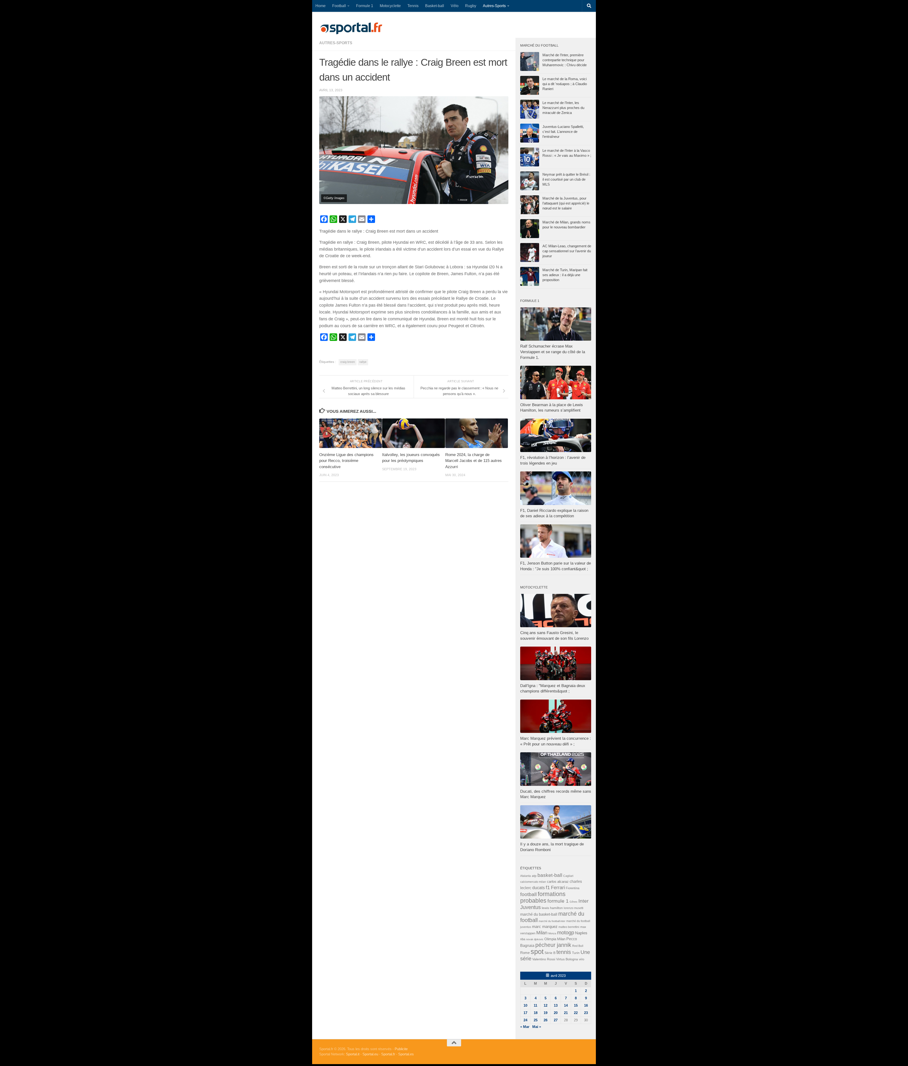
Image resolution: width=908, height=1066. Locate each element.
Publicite (401, 1049)
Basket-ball (434, 6)
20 (556, 1013)
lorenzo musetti (573, 907)
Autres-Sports (494, 6)
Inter (583, 901)
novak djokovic (534, 939)
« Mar (524, 1027)
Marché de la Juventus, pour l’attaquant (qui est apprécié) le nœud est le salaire (565, 203)
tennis (563, 952)
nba (522, 939)
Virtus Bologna (567, 959)
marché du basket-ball (538, 914)
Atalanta (525, 876)
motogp (565, 932)
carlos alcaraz (558, 881)
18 (535, 1013)
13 (556, 1005)
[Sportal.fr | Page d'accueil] (351, 28)
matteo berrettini (569, 927)
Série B (550, 953)
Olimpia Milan (554, 939)
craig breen (347, 362)
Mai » (536, 1027)
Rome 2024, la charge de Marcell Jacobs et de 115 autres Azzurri (473, 461)
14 (566, 1005)
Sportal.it (352, 1054)
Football (339, 6)
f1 (548, 887)
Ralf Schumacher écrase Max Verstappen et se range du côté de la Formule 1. (552, 352)
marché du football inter (552, 921)
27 (556, 1020)
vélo (581, 959)
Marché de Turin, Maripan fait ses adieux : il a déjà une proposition (564, 275)
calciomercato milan (533, 881)
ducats (538, 887)
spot (537, 951)
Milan (541, 932)
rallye (363, 362)
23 (586, 1013)
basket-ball (549, 875)
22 (576, 1013)
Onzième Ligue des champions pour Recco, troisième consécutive (346, 461)
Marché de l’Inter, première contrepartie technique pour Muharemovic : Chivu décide (564, 60)
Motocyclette (390, 6)
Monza (552, 933)
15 (576, 1005)
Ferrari (558, 887)
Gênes (573, 901)
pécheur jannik (553, 945)
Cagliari (568, 875)
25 (535, 1020)
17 (525, 1013)
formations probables (543, 897)
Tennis (413, 6)
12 (545, 1005)
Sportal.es (406, 1054)
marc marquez (545, 926)
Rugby (470, 6)
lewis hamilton (552, 908)
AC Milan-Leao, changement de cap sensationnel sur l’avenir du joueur (566, 251)
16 (586, 1005)
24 (525, 1020)
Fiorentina (572, 888)
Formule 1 (364, 6)
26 (545, 1020)
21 (566, 1013)
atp (534, 876)
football (528, 894)
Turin (576, 953)
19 (545, 1013)
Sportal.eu (370, 1054)
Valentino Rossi (543, 959)
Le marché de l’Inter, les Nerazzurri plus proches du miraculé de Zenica (563, 108)
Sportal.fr (388, 1054)
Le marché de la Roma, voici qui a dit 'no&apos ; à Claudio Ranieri (564, 84)
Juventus (530, 907)
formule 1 (558, 901)
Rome (525, 953)
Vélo (454, 6)
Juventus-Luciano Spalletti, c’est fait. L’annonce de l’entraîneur (563, 132)
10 (525, 1005)
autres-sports (335, 43)
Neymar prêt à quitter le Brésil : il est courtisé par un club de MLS (566, 179)
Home (320, 6)
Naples (581, 933)
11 (535, 1005)
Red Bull (577, 945)
